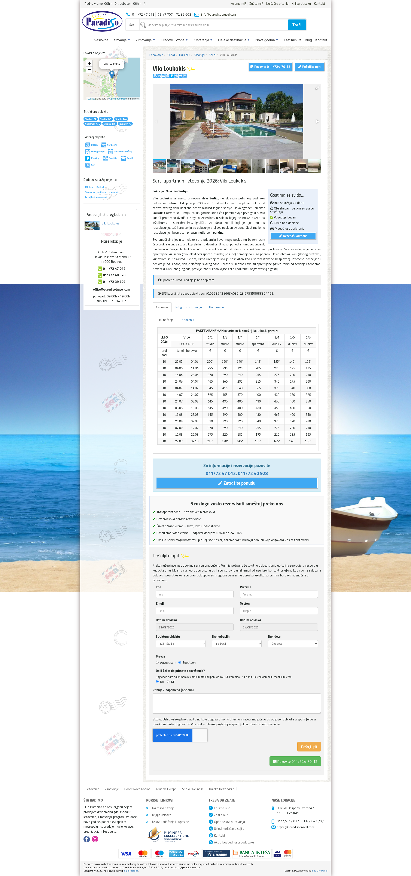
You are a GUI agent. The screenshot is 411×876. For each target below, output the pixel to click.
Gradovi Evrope (173, 40)
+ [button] (89, 63)
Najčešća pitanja (277, 3)
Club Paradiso (131, 871)
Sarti (212, 54)
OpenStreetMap (117, 98)
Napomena (216, 307)
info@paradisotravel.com (218, 14)
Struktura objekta (168, 636)
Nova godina (265, 40)
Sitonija (199, 54)
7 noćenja (187, 319)
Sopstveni (189, 662)
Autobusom (168, 662)
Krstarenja (201, 40)
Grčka (171, 54)
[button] (317, 88)
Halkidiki (184, 54)
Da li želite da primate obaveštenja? (180, 670)
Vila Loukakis (110, 223)
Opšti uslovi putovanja (229, 821)
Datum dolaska (166, 620)
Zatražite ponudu (238, 482)
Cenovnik (162, 307)
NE (173, 681)
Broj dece (274, 636)
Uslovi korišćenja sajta (229, 828)
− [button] (89, 69)
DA (162, 681)
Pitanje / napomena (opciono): (174, 689)
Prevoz (160, 656)
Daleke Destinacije (221, 789)
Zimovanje (144, 40)
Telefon (245, 603)
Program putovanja (189, 307)
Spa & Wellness (193, 789)
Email (160, 603)
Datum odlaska (250, 620)
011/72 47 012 (221, 473)
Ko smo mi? (238, 3)
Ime (158, 587)
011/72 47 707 (312, 821)
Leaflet (91, 98)
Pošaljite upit (310, 66)
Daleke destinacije (232, 40)
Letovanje (119, 40)
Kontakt (319, 3)
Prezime (245, 587)
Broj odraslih (220, 636)
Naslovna (101, 40)
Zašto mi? (256, 3)
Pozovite (296, 761)
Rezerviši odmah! (294, 235)
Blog (308, 40)
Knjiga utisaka (301, 3)
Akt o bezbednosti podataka (234, 842)
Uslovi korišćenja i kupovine (170, 821)
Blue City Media (319, 870)
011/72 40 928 (253, 473)
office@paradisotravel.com (111, 289)
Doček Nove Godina (137, 789)
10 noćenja (166, 319)
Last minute (292, 40)
